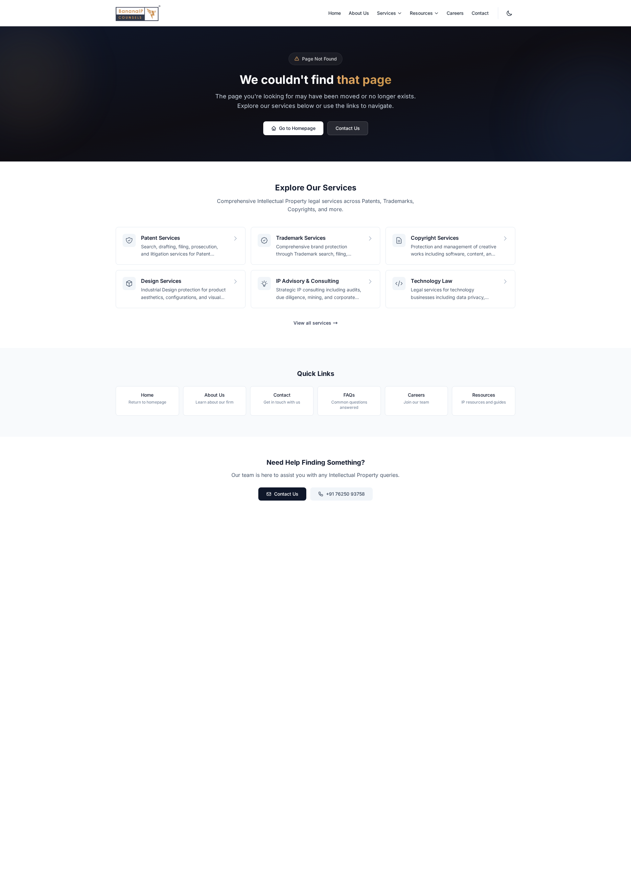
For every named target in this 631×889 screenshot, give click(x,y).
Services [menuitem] (386, 13)
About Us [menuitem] (359, 13)
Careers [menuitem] (455, 13)
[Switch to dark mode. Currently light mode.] (509, 13)
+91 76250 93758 (345, 494)
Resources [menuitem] (421, 13)
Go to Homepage (297, 128)
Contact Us (348, 128)
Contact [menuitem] (480, 13)
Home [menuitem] (334, 13)
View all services (312, 323)
